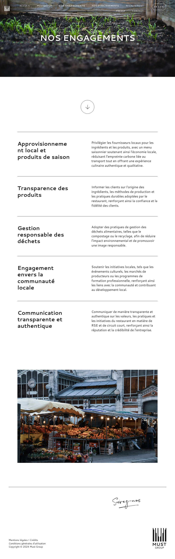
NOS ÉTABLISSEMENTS (105, 5)
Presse (71, 515)
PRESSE (120, 10)
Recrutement (75, 511)
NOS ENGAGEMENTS (72, 5)
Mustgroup (74, 502)
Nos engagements (78, 506)
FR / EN (159, 6)
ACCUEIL (25, 5)
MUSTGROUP (44, 5)
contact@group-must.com (23, 502)
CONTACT (138, 10)
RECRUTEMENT (135, 5)
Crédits (34, 540)
